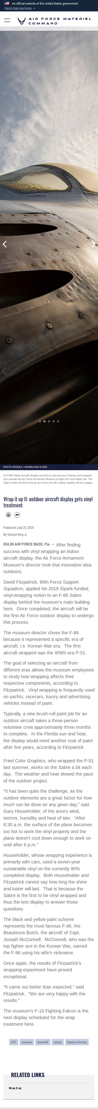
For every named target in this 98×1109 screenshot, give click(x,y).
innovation (27, 1042)
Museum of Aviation (77, 1042)
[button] (20, 8)
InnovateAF (42, 1042)
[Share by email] (17, 515)
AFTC (13, 1042)
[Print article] (8, 515)
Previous (5, 244)
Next (93, 244)
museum (58, 1042)
